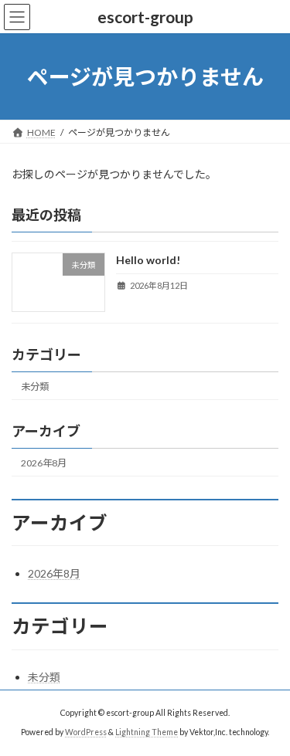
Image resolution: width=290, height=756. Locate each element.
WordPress (86, 732)
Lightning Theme (146, 732)
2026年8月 (44, 463)
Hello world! (148, 260)
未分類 (35, 386)
